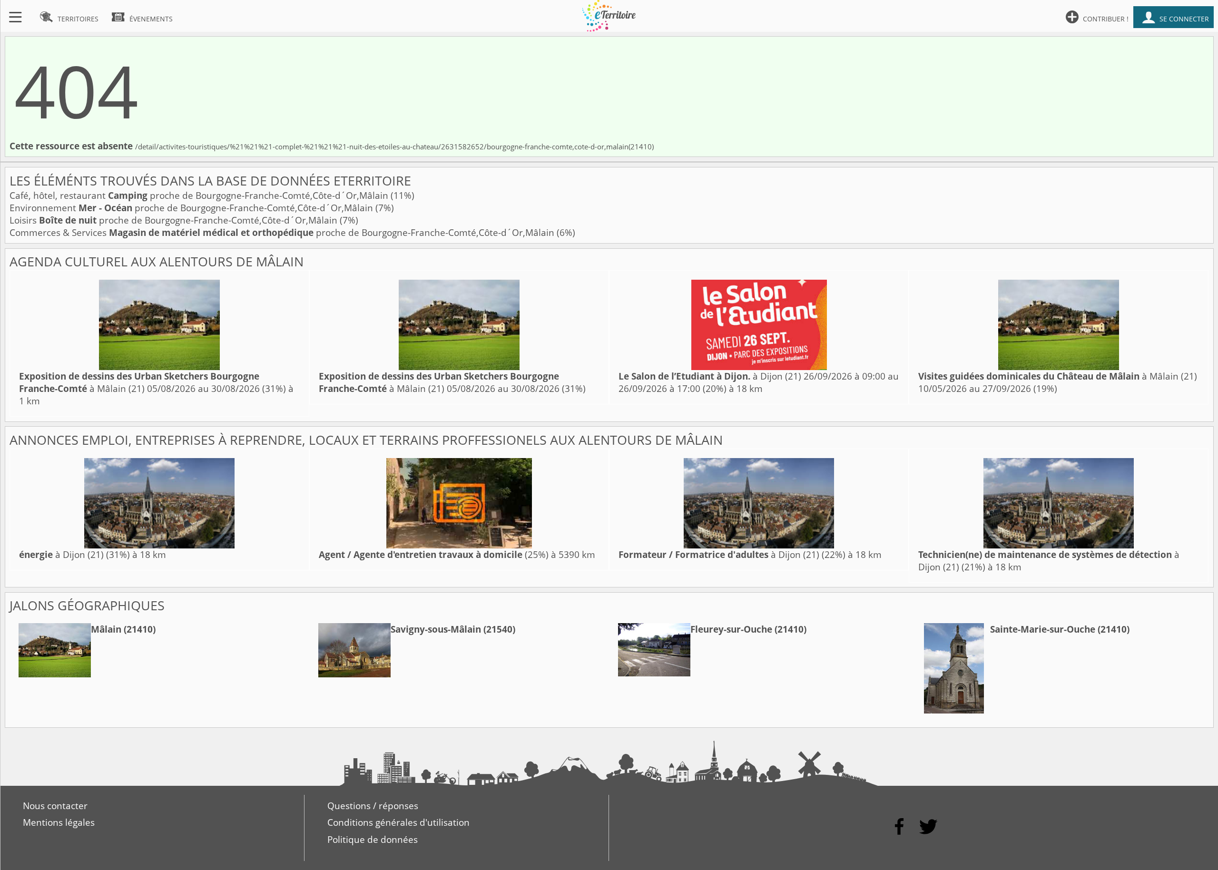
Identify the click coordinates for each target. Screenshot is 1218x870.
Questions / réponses (372, 806)
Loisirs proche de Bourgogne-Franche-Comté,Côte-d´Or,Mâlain (175, 220)
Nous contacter (55, 806)
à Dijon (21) (710, 376)
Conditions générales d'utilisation (398, 822)
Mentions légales (59, 822)
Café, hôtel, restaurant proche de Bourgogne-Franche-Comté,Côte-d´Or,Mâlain (200, 195)
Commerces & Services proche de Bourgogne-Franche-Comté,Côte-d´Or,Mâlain (283, 232)
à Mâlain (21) (139, 382)
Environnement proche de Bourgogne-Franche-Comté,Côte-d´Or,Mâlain (192, 208)
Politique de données (372, 839)
